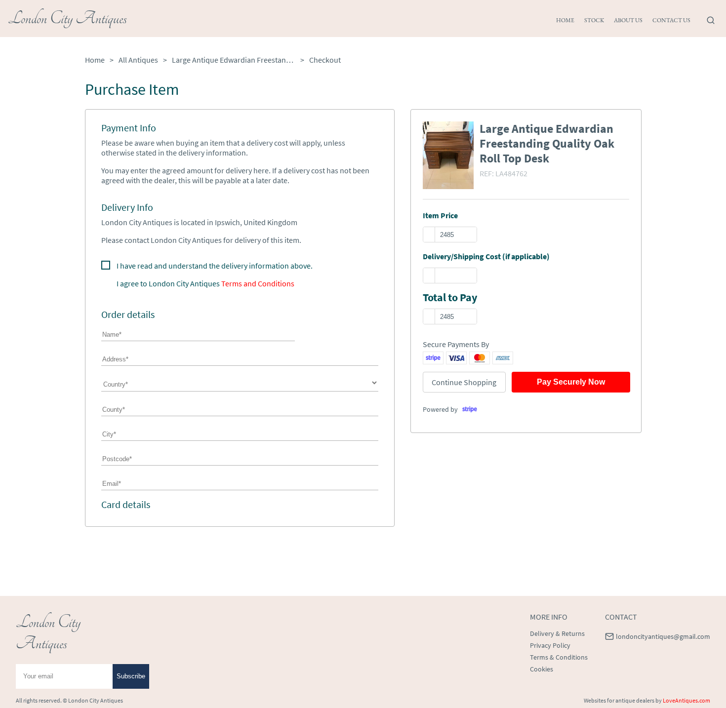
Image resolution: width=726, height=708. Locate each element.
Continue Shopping (464, 382)
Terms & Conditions (559, 657)
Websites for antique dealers (619, 700)
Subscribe (131, 676)
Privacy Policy (550, 645)
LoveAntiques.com (686, 700)
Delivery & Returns (557, 633)
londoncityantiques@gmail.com (663, 636)
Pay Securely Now (571, 382)
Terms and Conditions (257, 283)
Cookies (541, 669)
